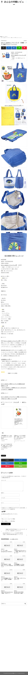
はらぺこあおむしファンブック (18, 55)
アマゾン (15, 402)
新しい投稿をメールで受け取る (8, 521)
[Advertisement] (14, 21)
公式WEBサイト (5, 359)
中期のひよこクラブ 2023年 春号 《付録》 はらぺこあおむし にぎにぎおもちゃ (19, 437)
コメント (3, 480)
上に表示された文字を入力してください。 (9, 513)
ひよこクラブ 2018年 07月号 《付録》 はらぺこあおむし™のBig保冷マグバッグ (7, 445)
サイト (2, 502)
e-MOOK (3, 455)
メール (3, 497)
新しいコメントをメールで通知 (8, 518)
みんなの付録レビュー (14, 3)
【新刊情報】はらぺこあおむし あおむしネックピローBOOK (6, 437)
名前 (2, 492)
